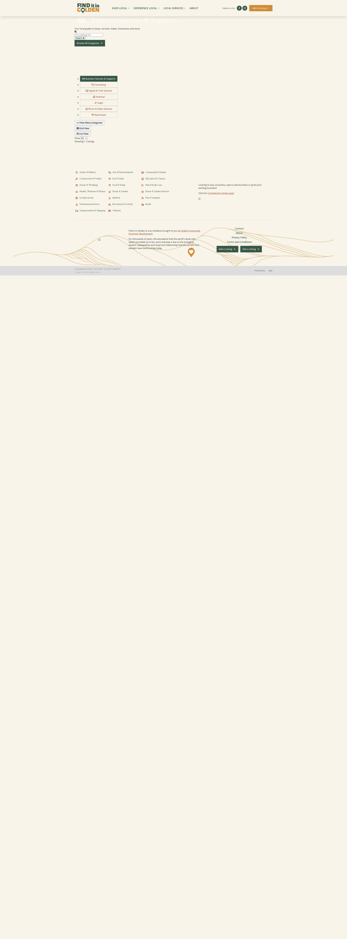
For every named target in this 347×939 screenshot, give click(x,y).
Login (270, 271)
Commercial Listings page (221, 193)
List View (83, 133)
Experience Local (145, 8)
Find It (79, 38)
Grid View (84, 128)
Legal (100, 102)
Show (77, 138)
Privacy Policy (239, 237)
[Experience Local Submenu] (159, 8)
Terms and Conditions (239, 242)
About (194, 8)
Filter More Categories (90, 122)
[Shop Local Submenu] (129, 8)
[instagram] (244, 8)
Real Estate (100, 114)
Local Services (173, 8)
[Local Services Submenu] (185, 8)
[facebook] (239, 8)
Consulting (100, 84)
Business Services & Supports (100, 78)
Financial (100, 96)
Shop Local (119, 8)
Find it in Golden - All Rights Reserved (104, 269)
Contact (239, 228)
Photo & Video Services (100, 108)
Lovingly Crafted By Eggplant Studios (88, 272)
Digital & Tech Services (100, 90)
